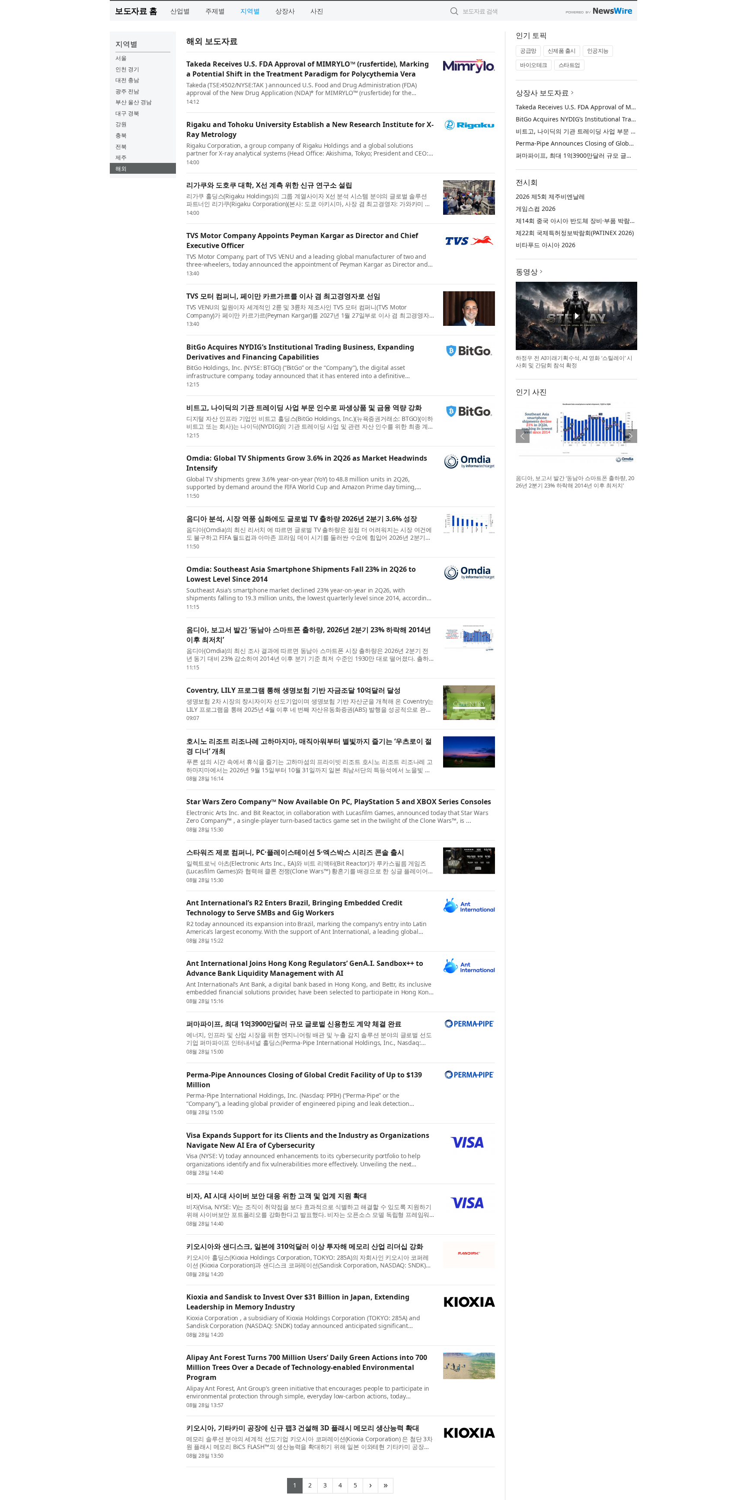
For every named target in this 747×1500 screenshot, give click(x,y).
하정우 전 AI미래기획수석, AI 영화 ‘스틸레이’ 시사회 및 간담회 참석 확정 (574, 361)
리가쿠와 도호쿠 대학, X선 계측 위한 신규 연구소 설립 (269, 185)
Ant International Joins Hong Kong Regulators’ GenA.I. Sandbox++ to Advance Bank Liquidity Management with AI (304, 968)
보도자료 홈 (136, 10)
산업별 (180, 10)
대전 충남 (127, 80)
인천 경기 (127, 69)
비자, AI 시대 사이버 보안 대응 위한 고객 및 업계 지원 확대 (276, 1196)
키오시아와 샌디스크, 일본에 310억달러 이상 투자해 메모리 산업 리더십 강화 (304, 1246)
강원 (121, 124)
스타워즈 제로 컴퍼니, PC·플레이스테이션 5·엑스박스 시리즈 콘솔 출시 (295, 852)
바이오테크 (533, 65)
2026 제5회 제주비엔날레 (550, 196)
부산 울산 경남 (133, 102)
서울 (121, 58)
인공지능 (598, 50)
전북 (121, 146)
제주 (121, 157)
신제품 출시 (562, 50)
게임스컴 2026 (535, 208)
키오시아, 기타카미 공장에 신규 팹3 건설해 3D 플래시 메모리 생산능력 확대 (302, 1428)
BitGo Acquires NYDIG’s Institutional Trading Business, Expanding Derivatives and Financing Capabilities (300, 352)
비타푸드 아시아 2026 (545, 245)
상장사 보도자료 (542, 93)
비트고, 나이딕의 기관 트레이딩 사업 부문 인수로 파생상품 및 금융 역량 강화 (304, 407)
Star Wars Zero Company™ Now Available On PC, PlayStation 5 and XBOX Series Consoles (338, 801)
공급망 (528, 50)
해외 (121, 168)
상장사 (285, 10)
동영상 (527, 272)
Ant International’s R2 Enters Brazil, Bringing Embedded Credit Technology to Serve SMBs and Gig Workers (294, 907)
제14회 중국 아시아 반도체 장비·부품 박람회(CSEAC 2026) (595, 221)
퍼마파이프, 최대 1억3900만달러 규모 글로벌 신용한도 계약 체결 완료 (294, 1024)
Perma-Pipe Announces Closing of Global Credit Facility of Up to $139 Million (626, 143)
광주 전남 (127, 91)
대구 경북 (127, 113)
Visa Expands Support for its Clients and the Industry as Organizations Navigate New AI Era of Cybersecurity (307, 1140)
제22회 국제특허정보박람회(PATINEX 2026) (575, 233)
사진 (316, 10)
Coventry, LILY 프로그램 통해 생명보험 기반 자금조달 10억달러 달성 (293, 690)
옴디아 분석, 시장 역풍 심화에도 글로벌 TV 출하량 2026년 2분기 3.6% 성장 (301, 518)
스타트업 (569, 65)
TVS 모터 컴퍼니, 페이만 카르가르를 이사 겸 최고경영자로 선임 (283, 296)
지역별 (250, 10)
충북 (121, 135)
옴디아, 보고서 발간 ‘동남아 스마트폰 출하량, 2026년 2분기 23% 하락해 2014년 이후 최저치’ (575, 482)
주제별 (215, 10)
